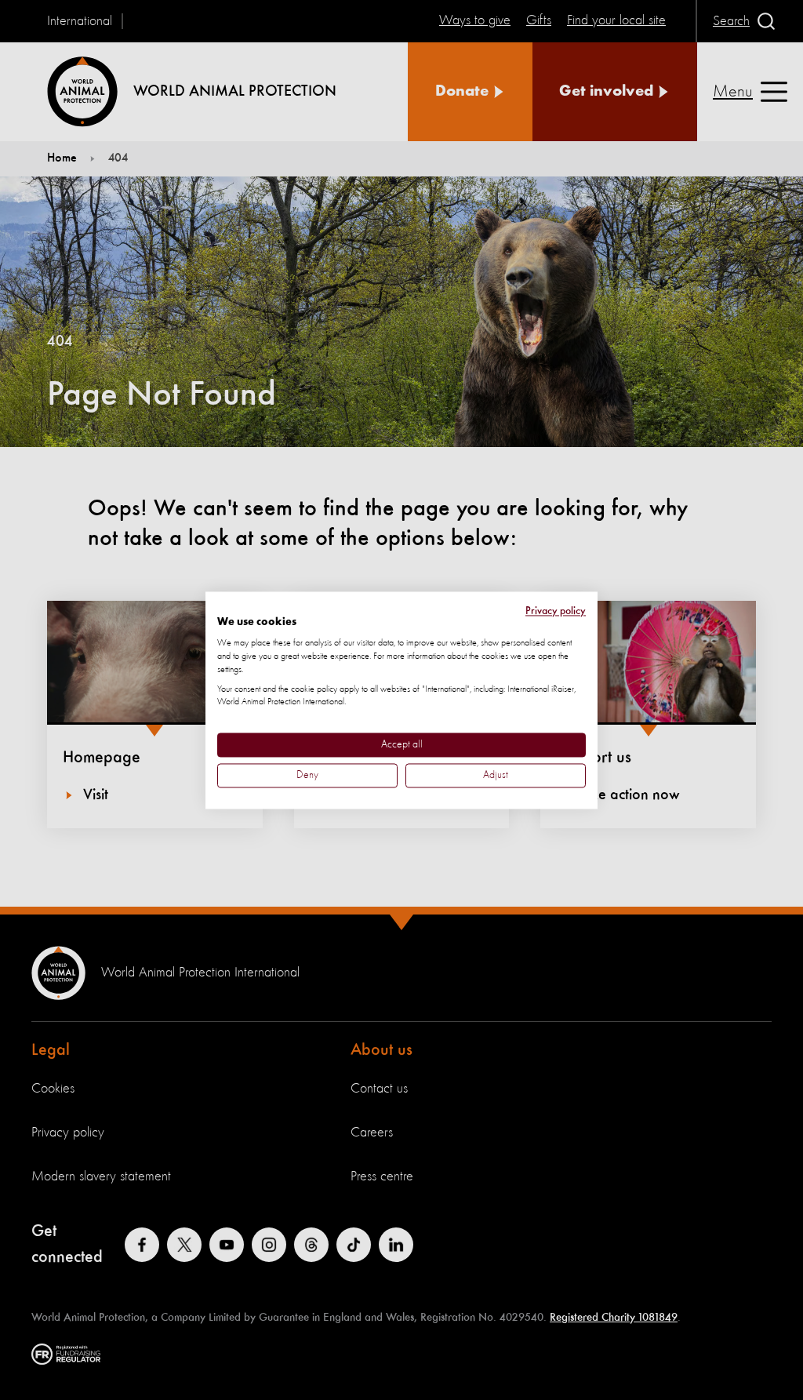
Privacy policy (555, 610)
